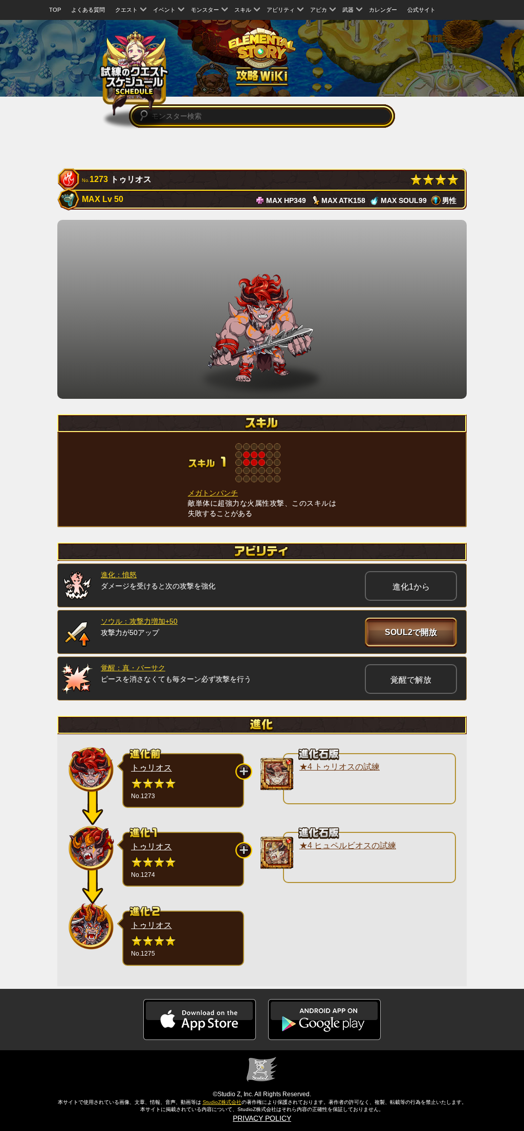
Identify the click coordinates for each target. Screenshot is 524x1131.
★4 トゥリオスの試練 (339, 766)
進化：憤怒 (119, 575)
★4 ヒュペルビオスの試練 (347, 845)
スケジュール (134, 72)
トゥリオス (151, 767)
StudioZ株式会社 (222, 1102)
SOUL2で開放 (411, 632)
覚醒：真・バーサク (133, 668)
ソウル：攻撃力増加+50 (139, 621)
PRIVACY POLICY (262, 1118)
